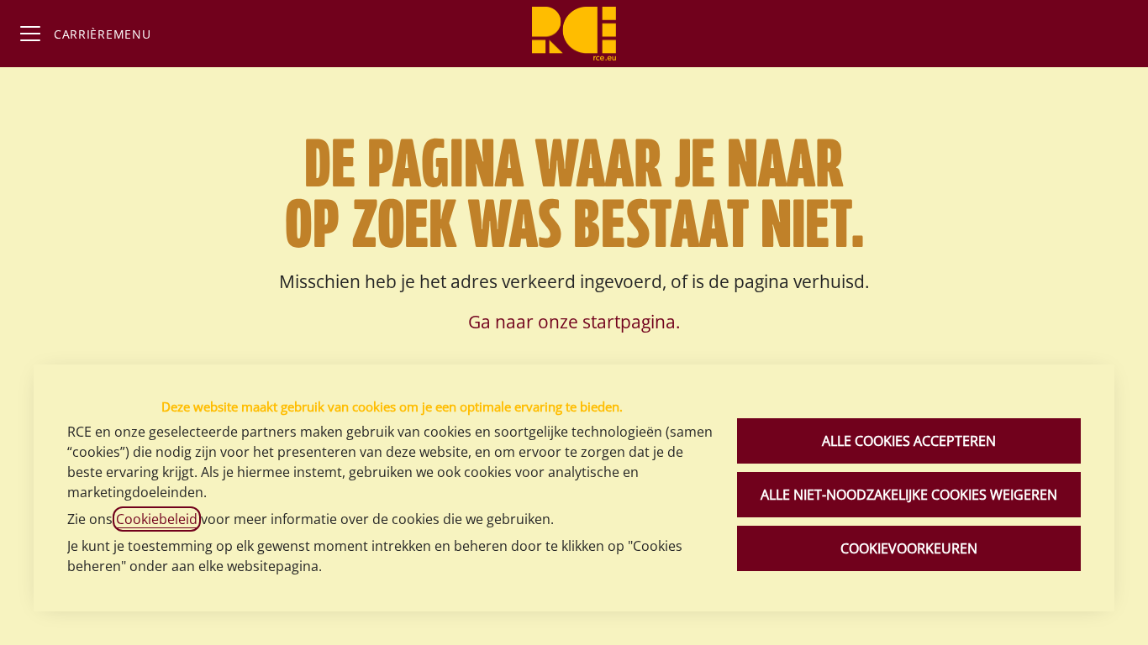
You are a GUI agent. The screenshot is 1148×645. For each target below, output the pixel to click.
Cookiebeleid (156, 519)
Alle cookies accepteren (909, 441)
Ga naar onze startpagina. (574, 321)
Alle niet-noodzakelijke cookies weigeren (909, 494)
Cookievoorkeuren (908, 548)
